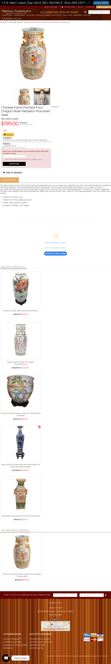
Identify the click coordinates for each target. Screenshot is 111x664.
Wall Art (67, 15)
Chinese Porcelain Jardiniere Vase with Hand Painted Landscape (21, 414)
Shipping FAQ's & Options (40, 642)
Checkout (90, 7)
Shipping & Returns (12, 642)
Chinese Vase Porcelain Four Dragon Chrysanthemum (20, 363)
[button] (6, 658)
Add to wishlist (13, 173)
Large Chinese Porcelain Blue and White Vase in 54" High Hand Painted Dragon (20, 466)
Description (9, 180)
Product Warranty (12, 639)
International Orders (39, 639)
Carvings (77, 15)
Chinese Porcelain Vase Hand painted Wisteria (20, 311)
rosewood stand (84, 191)
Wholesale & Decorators (15, 645)
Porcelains (19, 15)
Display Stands (42, 15)
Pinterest (58, 619)
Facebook (52, 619)
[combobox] (99, 12)
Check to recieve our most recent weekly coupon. (24, 159)
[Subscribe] (105, 595)
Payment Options (37, 645)
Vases (19, 22)
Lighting (30, 15)
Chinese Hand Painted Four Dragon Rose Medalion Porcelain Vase (22, 575)
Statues (87, 15)
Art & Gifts (56, 15)
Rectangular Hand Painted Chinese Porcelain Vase (21, 516)
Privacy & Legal (36, 648)
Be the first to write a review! (55, 253)
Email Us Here (55, 608)
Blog (80, 7)
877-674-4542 (52, 7)
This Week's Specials (12, 19)
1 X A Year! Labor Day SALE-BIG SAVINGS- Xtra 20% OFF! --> (55, 3)
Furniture (7, 15)
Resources (8, 648)
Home (2, 22)
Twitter (55, 619)
